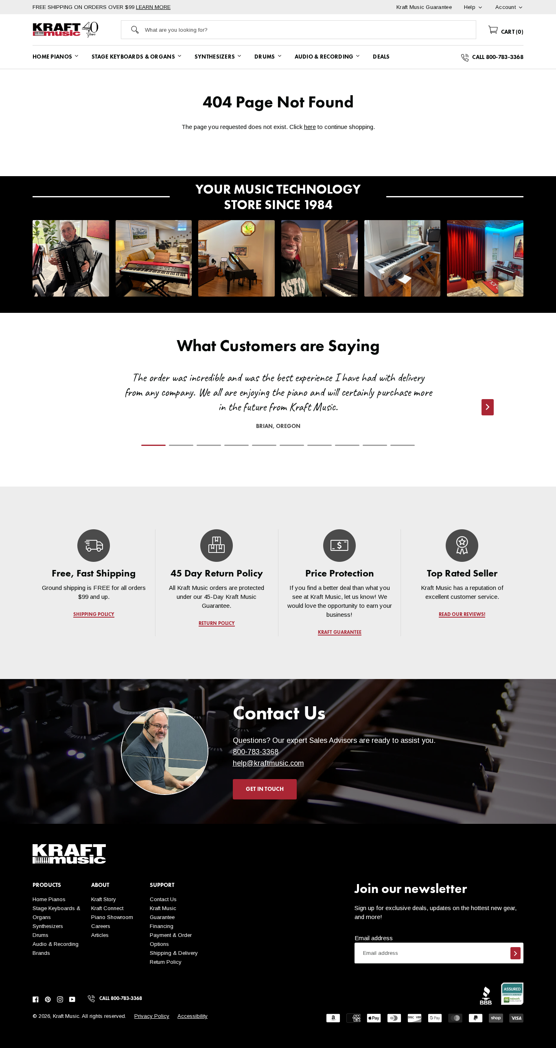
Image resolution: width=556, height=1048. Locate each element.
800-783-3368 (255, 752)
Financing (161, 926)
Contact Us (163, 899)
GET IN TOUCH (265, 789)
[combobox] (310, 30)
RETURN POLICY (217, 623)
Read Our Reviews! (462, 614)
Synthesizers (48, 926)
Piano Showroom (112, 917)
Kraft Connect (107, 908)
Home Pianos (49, 899)
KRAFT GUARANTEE (339, 632)
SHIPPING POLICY (93, 614)
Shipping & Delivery (174, 953)
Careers (100, 926)
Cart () (511, 32)
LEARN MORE (153, 7)
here (310, 126)
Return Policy (166, 962)
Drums (40, 935)
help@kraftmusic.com (268, 763)
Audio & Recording (56, 944)
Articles (100, 935)
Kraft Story (103, 899)
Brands (41, 953)
